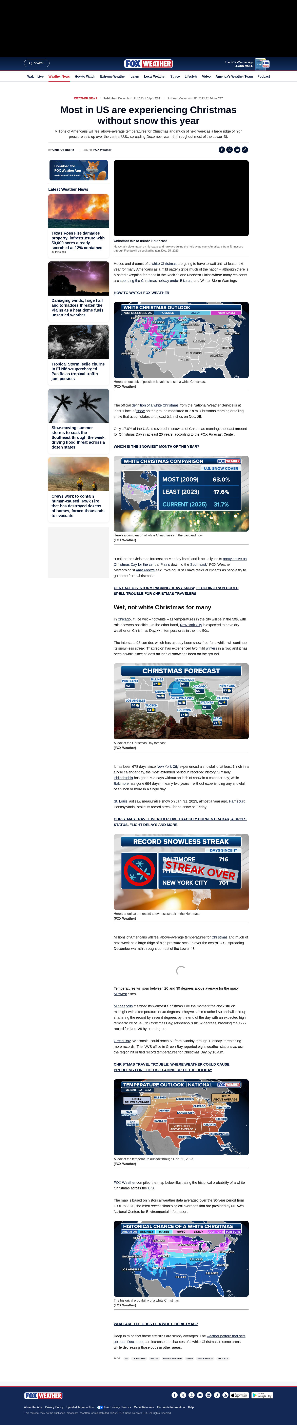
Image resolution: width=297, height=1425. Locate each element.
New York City (191, 625)
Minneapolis (123, 1006)
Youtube (200, 1395)
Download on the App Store (239, 1395)
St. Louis (120, 801)
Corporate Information (171, 1407)
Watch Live (35, 76)
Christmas (219, 937)
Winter (154, 1359)
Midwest (120, 994)
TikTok (217, 1395)
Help (191, 1407)
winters (211, 648)
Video (206, 76)
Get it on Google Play (262, 1395)
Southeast (198, 564)
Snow (189, 1359)
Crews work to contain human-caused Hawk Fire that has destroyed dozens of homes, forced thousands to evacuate (78, 506)
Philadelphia (123, 778)
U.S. (151, 1188)
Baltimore (121, 783)
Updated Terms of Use (80, 1407)
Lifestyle (191, 76)
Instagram (192, 1395)
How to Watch (85, 76)
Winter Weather (172, 1359)
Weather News (59, 76)
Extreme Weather (113, 76)
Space (175, 76)
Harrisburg (237, 801)
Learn (135, 76)
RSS (225, 1395)
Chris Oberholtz (63, 149)
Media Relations (144, 1407)
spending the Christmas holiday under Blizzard (156, 281)
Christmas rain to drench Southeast (140, 241)
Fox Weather (148, 63)
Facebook (222, 149)
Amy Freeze (145, 570)
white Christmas (164, 264)
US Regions (139, 1359)
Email (237, 149)
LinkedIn (208, 1395)
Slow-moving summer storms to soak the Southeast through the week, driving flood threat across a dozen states (78, 437)
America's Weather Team (234, 76)
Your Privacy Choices (117, 1407)
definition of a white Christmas (155, 405)
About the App (33, 1407)
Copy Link (245, 149)
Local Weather (154, 76)
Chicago (124, 619)
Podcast (263, 76)
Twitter (229, 149)
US (126, 1359)
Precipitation (205, 1359)
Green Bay (122, 1041)
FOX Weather (102, 149)
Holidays (223, 1359)
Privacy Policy (54, 1407)
